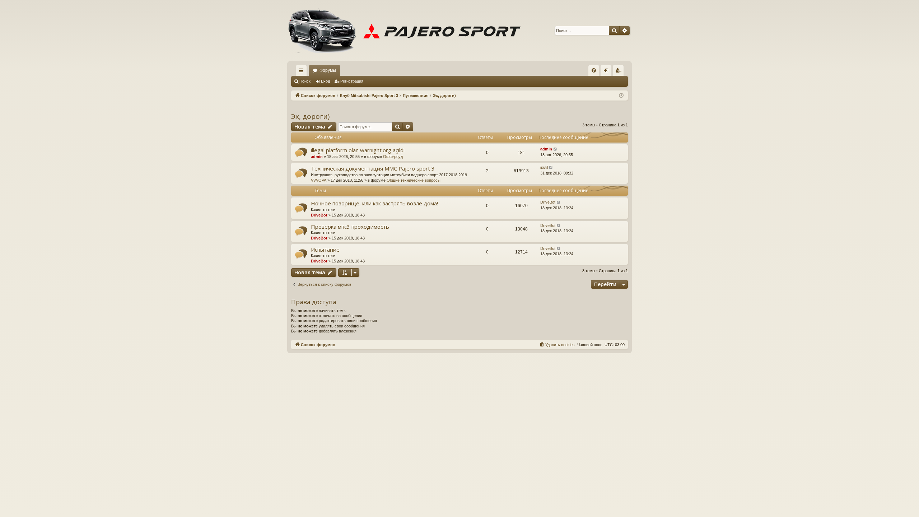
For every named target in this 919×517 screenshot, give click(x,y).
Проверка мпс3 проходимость (350, 226)
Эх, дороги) (310, 116)
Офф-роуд (393, 156)
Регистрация (351, 81)
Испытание (325, 249)
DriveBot (319, 215)
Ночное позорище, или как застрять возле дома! (374, 203)
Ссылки (303, 72)
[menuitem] (593, 70)
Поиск (305, 81)
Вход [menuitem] (607, 72)
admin (317, 156)
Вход (325, 81)
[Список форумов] (407, 30)
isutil (544, 167)
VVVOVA (318, 180)
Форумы (327, 70)
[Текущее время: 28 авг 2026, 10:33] (621, 96)
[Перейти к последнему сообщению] (555, 149)
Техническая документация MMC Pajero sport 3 (373, 168)
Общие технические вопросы (413, 180)
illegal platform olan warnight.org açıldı (358, 150)
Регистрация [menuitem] (620, 72)
